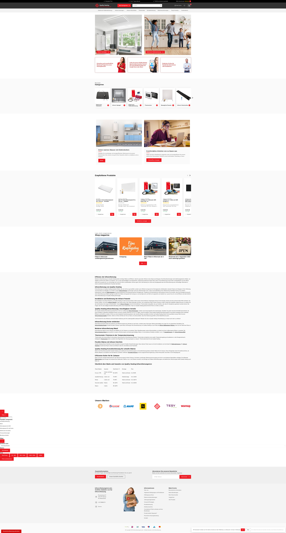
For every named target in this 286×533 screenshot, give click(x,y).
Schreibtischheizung (5, 421)
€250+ (40, 455)
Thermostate (142, 10)
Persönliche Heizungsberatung (151, 515)
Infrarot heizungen (119, 10)
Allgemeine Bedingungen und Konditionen (154, 492)
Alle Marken (5, 450)
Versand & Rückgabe (149, 502)
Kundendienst (185, 10)
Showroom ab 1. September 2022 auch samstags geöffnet (179, 257)
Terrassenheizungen (5, 433)
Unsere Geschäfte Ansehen (116, 476)
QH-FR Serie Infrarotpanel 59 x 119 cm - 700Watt (127, 200)
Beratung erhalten (4, 435)
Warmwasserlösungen (163, 10)
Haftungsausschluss (149, 495)
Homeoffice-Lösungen (154, 160)
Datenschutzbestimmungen (150, 497)
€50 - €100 (22, 455)
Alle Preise (4, 455)
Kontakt (146, 518)
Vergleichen (100, 214)
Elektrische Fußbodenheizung (105, 10)
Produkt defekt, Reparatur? (150, 513)
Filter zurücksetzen (7, 459)
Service (100, 506)
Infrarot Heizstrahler (131, 10)
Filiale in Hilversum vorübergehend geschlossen (104, 257)
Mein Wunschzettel (173, 495)
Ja (242, 529)
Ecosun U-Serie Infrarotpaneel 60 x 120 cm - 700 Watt (104, 200)
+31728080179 (101, 502)
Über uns (146, 490)
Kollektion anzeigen (142, 221)
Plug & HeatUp (174, 10)
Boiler (101, 160)
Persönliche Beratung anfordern (11, 531)
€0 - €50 (14, 455)
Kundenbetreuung (148, 504)
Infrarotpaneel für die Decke (6, 428)
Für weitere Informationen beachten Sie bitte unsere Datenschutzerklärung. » (268, 529)
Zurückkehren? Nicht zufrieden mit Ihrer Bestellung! (153, 510)
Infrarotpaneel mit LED (5, 426)
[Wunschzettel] (184, 5)
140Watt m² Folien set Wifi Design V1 (170, 200)
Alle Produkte (172, 499)
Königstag (123, 257)
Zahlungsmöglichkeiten (149, 499)
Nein (248, 529)
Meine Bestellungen (173, 492)
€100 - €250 (32, 455)
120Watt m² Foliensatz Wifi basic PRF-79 (148, 200)
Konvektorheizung (151, 10)
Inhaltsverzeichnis (148, 507)
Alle (142, 263)
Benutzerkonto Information (175, 490)
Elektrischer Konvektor (5, 430)
